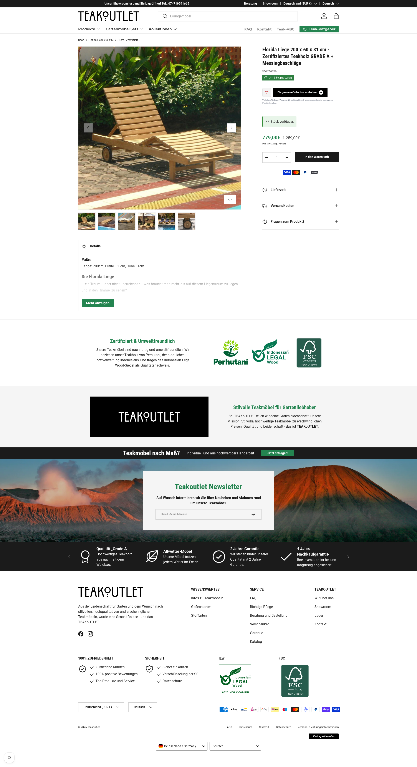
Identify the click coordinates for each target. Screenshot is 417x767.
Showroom (270, 3)
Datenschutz (283, 727)
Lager (318, 615)
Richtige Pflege (261, 607)
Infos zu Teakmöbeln (207, 598)
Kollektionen (160, 29)
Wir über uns (324, 598)
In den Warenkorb (317, 157)
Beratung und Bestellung (269, 615)
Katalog (256, 642)
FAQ (248, 29)
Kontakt (264, 29)
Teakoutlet (94, 727)
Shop (81, 40)
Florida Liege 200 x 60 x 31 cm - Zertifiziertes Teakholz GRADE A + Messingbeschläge (114, 40)
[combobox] (228, 16)
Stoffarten (199, 615)
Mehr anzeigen (97, 303)
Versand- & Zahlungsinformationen (318, 727)
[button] (336, 16)
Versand (282, 144)
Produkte (86, 29)
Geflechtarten (201, 607)
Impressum (245, 727)
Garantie (256, 633)
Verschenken (260, 624)
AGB (229, 727)
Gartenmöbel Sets (122, 29)
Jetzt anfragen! (277, 453)
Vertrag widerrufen (323, 736)
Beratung (250, 3)
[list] (159, 128)
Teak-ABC (285, 29)
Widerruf (264, 727)
